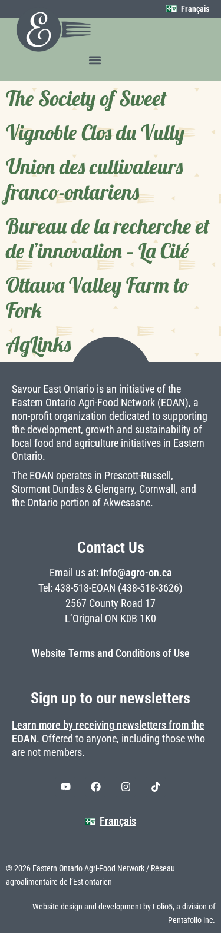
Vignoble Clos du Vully (95, 132)
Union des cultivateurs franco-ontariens (94, 179)
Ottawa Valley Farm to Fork (97, 297)
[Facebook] (95, 787)
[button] (95, 59)
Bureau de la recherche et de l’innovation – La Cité (108, 238)
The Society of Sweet (86, 98)
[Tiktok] (156, 787)
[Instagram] (126, 787)
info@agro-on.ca (136, 573)
